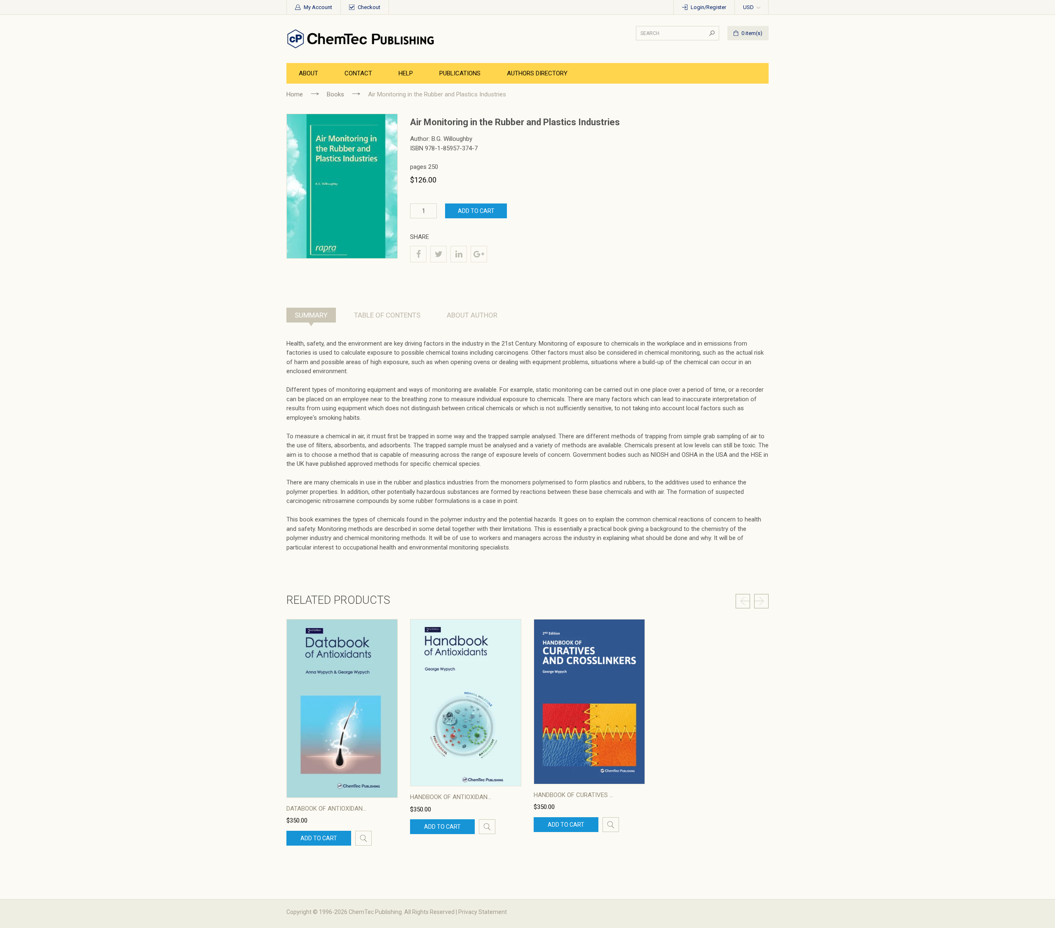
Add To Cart (476, 211)
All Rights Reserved (429, 912)
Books (335, 94)
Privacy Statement (482, 912)
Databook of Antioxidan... (326, 808)
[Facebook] (418, 254)
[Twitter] (438, 254)
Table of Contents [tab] (387, 315)
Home (294, 94)
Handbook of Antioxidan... (450, 797)
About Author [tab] (472, 315)
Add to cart (318, 838)
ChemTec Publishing (375, 912)
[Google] (479, 254)
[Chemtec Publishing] (362, 38)
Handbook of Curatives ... (573, 795)
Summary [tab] (311, 315)
